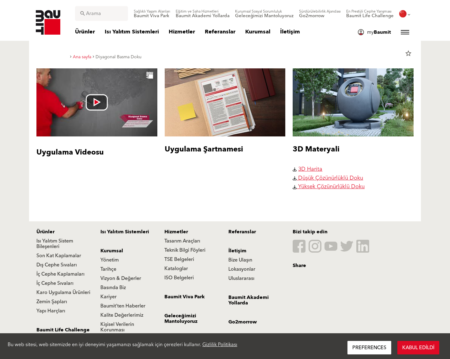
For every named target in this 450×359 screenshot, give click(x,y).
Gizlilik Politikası (219, 344)
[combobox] (101, 13)
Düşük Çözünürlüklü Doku (330, 178)
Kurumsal (111, 250)
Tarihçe (108, 269)
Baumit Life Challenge (63, 330)
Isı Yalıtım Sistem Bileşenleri (54, 244)
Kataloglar (176, 268)
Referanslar (242, 231)
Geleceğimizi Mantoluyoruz (180, 318)
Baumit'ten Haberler (122, 306)
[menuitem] (152, 14)
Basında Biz (113, 287)
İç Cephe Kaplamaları (60, 274)
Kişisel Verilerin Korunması (117, 327)
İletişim (237, 250)
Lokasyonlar (241, 269)
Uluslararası (241, 278)
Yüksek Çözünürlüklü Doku (331, 186)
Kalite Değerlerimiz (121, 315)
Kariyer (108, 296)
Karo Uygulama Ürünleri (63, 292)
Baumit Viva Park (184, 296)
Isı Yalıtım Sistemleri (124, 231)
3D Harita (310, 169)
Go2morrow (242, 322)
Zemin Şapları (51, 301)
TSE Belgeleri (179, 259)
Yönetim (109, 260)
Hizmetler (176, 231)
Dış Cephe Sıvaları (56, 265)
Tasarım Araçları (182, 241)
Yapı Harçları (50, 311)
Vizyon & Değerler (120, 278)
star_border (408, 53)
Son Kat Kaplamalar (58, 255)
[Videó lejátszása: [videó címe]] (96, 102)
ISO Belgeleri (179, 277)
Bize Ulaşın (240, 260)
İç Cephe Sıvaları (54, 283)
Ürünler (45, 231)
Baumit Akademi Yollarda (248, 300)
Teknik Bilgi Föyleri (184, 250)
